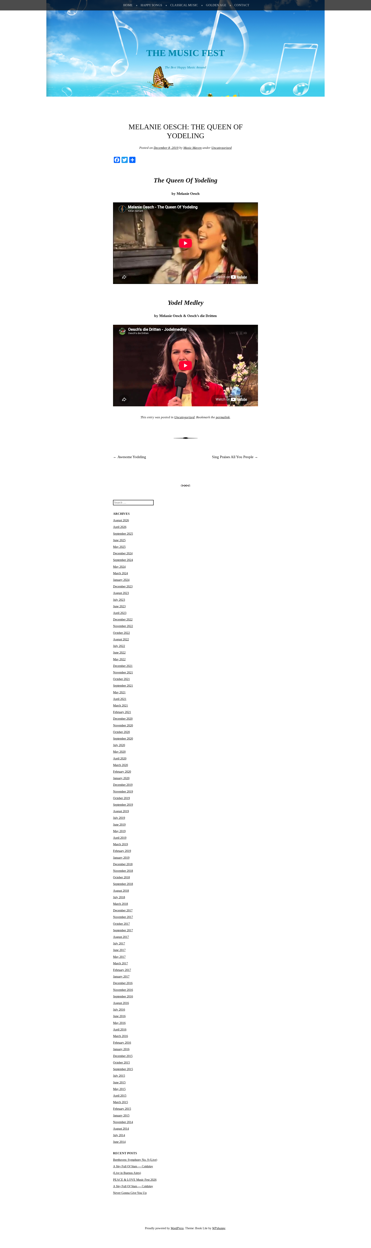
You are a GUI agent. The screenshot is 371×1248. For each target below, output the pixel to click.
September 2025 (123, 533)
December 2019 (123, 784)
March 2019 (120, 844)
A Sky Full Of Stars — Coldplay (133, 1186)
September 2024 (123, 560)
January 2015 (121, 1115)
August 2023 (121, 593)
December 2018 (123, 864)
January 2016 (121, 1049)
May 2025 (119, 546)
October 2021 (121, 679)
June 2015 (119, 1082)
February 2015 (122, 1108)
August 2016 (121, 1003)
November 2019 (123, 791)
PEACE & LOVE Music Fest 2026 (135, 1179)
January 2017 (121, 976)
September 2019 (123, 804)
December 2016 (123, 983)
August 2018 (121, 890)
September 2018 (123, 884)
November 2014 (123, 1122)
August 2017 (121, 937)
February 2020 (122, 771)
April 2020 (119, 758)
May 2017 (119, 956)
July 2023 (119, 599)
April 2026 (119, 527)
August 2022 (121, 639)
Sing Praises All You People (235, 457)
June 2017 (119, 950)
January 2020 (121, 778)
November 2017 (123, 917)
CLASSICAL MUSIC (184, 5)
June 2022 (119, 652)
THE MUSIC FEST (185, 53)
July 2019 (119, 817)
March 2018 (120, 903)
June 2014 (119, 1141)
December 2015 (123, 1056)
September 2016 (123, 996)
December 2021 (123, 665)
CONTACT (241, 5)
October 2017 (121, 923)
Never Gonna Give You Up (130, 1192)
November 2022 (123, 626)
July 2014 (119, 1135)
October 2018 (121, 877)
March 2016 (120, 1036)
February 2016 (122, 1042)
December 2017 (123, 910)
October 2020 (121, 732)
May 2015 (119, 1089)
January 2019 (121, 857)
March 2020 (120, 765)
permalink (223, 417)
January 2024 (121, 579)
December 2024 (123, 553)
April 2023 (119, 613)
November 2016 (123, 989)
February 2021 (122, 712)
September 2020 (123, 738)
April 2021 (119, 699)
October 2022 (121, 632)
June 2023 (119, 606)
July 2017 (119, 943)
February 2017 (122, 970)
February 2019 (122, 850)
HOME (128, 5)
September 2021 (123, 685)
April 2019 (119, 837)
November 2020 (123, 725)
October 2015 (121, 1062)
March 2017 (120, 963)
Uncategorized (221, 148)
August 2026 (121, 520)
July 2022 (119, 646)
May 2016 (119, 1023)
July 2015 (119, 1075)
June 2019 (119, 824)
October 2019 (121, 798)
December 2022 (123, 619)
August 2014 (121, 1128)
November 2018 (123, 870)
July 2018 (119, 897)
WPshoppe (218, 1228)
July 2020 (119, 745)
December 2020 (123, 718)
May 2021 (119, 692)
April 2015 (119, 1095)
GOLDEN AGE (216, 5)
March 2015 (120, 1102)
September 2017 (123, 930)
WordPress (177, 1228)
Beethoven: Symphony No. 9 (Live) (135, 1159)
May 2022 (119, 659)
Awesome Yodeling (129, 457)
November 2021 (123, 672)
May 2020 (119, 751)
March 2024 (120, 573)
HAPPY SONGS (151, 5)
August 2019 (121, 811)
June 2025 (119, 540)
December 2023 (123, 586)
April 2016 (119, 1029)
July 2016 (119, 1009)
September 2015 (123, 1069)
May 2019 (119, 831)
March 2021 (120, 705)
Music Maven (192, 148)
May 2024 (119, 566)
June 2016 (119, 1016)
